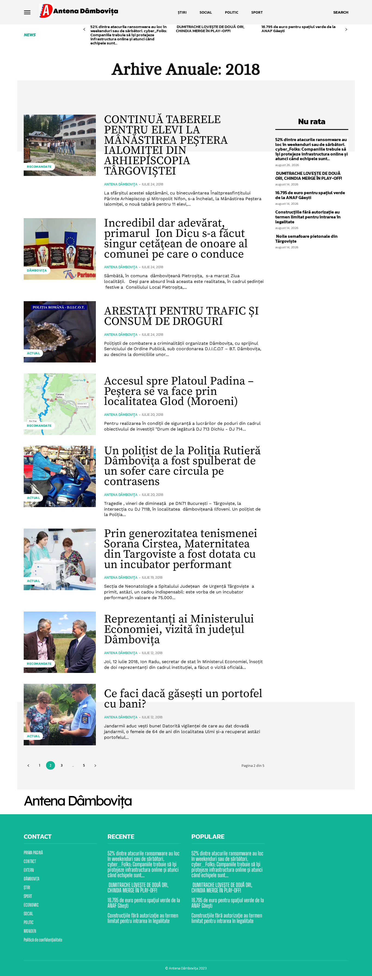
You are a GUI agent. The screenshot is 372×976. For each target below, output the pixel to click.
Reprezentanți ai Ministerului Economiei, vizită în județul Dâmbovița (179, 629)
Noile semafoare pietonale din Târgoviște (306, 238)
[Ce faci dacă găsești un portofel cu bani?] (60, 714)
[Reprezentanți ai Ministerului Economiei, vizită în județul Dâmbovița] (60, 642)
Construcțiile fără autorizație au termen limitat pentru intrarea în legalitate (308, 217)
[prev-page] (84, 29)
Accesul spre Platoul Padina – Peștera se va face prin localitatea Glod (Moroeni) (179, 391)
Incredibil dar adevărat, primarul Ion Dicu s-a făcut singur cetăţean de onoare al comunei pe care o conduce (176, 238)
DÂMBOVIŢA (37, 270)
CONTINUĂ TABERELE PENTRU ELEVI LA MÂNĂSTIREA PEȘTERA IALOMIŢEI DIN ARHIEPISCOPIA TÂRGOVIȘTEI (166, 145)
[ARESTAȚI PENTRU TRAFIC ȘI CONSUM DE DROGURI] (60, 331)
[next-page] (346, 29)
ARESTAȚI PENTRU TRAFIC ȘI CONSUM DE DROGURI (181, 316)
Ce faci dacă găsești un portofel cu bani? (183, 699)
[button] (340, 12)
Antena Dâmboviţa (121, 184)
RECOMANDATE (39, 166)
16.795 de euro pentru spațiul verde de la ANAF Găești (298, 28)
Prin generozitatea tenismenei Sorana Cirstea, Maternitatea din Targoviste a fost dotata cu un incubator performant (180, 549)
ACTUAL (33, 353)
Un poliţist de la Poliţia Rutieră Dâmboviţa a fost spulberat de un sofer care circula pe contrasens (182, 466)
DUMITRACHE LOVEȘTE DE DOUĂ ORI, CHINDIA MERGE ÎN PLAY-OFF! (210, 28)
